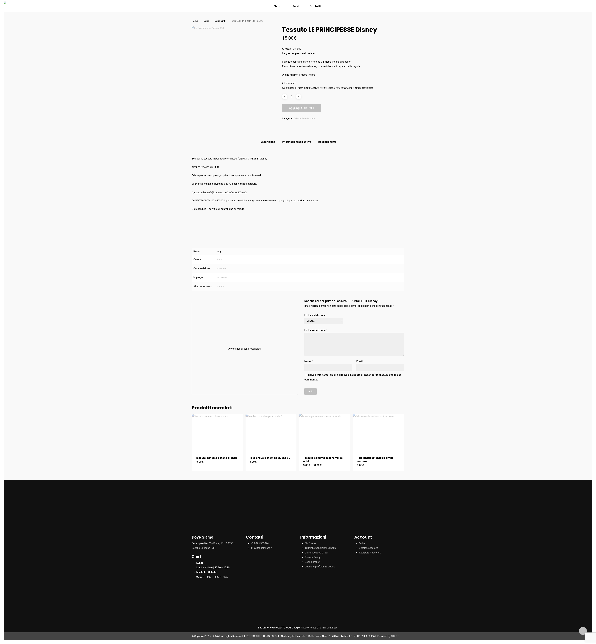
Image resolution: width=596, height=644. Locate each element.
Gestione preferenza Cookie (320, 566)
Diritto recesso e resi (316, 552)
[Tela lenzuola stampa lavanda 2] (271, 433)
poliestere (221, 268)
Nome (308, 361)
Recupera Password (370, 552)
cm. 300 (220, 286)
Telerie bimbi (219, 21)
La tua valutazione (315, 315)
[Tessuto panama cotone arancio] (217, 433)
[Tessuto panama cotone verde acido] (324, 433)
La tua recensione (315, 330)
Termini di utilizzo (328, 627)
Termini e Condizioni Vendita (320, 547)
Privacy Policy (312, 557)
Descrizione (267, 141)
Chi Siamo (310, 543)
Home (195, 21)
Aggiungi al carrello (301, 108)
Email (360, 361)
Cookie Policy (312, 561)
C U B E (395, 636)
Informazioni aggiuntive (296, 141)
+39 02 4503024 (260, 543)
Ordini (362, 543)
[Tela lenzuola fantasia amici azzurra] (378, 433)
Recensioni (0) (327, 141)
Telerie (205, 21)
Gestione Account (368, 547)
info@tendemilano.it (261, 547)
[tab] (267, 142)
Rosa (219, 259)
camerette (222, 277)
